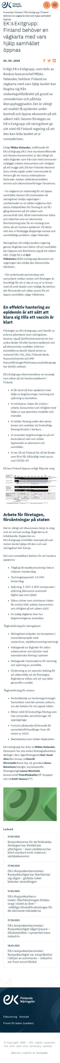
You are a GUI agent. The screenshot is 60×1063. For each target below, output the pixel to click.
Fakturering (10, 1016)
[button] (46, 5)
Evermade (42, 1052)
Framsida (8, 12)
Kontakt (24, 1016)
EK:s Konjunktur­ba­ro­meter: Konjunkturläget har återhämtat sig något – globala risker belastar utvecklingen (29, 876)
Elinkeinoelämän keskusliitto (15, 5)
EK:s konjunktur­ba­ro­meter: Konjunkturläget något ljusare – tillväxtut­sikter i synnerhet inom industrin (29, 931)
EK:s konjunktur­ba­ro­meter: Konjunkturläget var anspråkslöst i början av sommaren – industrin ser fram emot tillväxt (30, 956)
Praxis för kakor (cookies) (18, 1023)
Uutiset (18, 12)
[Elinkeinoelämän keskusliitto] (24, 999)
